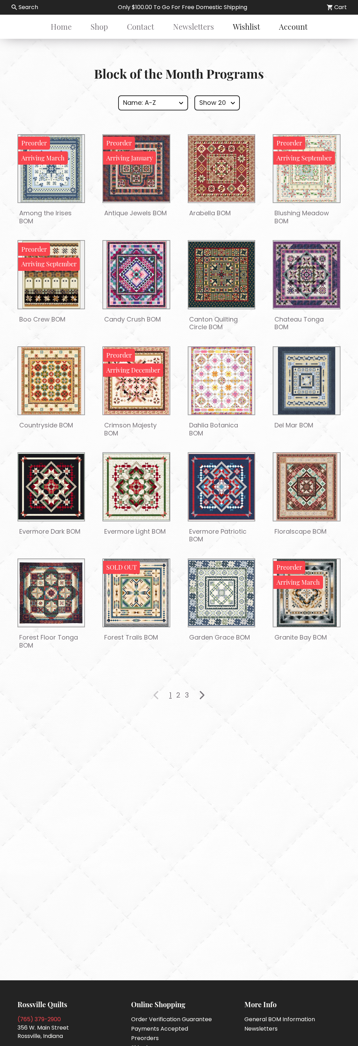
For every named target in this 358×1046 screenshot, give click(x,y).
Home (61, 26)
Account (293, 26)
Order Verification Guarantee (171, 1019)
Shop (99, 26)
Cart (340, 7)
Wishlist (246, 26)
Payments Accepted (159, 1029)
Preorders (145, 1038)
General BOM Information (279, 1019)
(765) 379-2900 (39, 1019)
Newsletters (193, 26)
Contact (140, 26)
